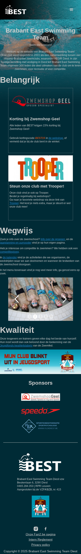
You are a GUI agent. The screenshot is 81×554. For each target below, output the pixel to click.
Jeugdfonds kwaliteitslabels (16, 345)
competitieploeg (9, 251)
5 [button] (51, 316)
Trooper (14, 203)
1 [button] (29, 316)
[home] (16, 9)
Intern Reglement (40, 539)
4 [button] (46, 316)
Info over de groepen (53, 239)
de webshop (56, 138)
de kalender (10, 257)
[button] (71, 10)
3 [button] (40, 316)
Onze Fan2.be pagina (41, 534)
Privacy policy (40, 544)
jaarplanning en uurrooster (15, 242)
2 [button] (35, 316)
